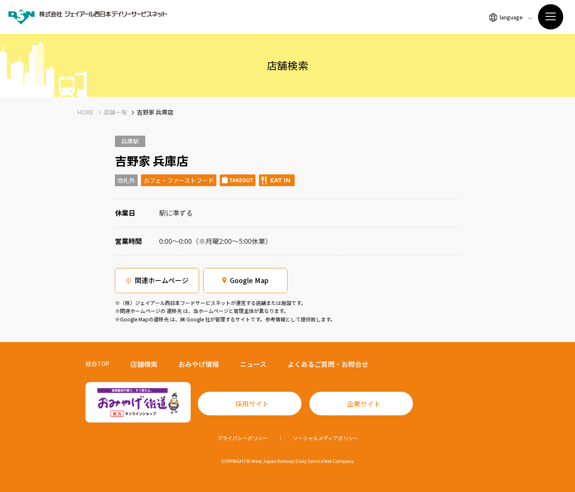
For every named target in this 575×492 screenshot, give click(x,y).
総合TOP (97, 363)
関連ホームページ (162, 280)
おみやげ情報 (198, 364)
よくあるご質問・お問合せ (328, 364)
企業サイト (364, 403)
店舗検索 (143, 364)
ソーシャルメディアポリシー (325, 437)
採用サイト (252, 403)
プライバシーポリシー (242, 437)
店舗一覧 (115, 112)
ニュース (253, 364)
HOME (85, 112)
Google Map (249, 280)
